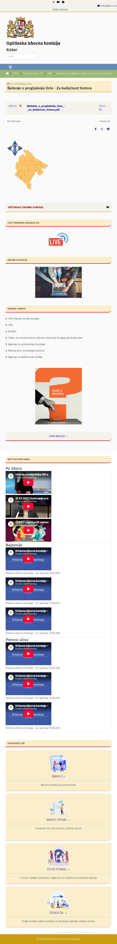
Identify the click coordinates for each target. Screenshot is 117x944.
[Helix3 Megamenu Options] (10, 67)
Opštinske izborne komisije (25, 207)
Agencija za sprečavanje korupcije (26, 344)
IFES (10, 325)
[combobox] (22, 56)
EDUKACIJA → (58, 912)
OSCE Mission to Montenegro (23, 318)
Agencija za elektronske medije (25, 357)
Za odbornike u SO (33, 73)
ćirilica (55, 9)
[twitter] (54, 2)
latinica (64, 9)
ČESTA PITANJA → (58, 869)
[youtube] (58, 2)
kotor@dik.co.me (109, 6)
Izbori (16, 73)
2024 (49, 73)
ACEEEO (12, 331)
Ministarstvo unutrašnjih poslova (26, 350)
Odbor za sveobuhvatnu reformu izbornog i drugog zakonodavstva (45, 337)
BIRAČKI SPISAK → (59, 820)
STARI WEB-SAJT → (58, 436)
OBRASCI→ (58, 776)
